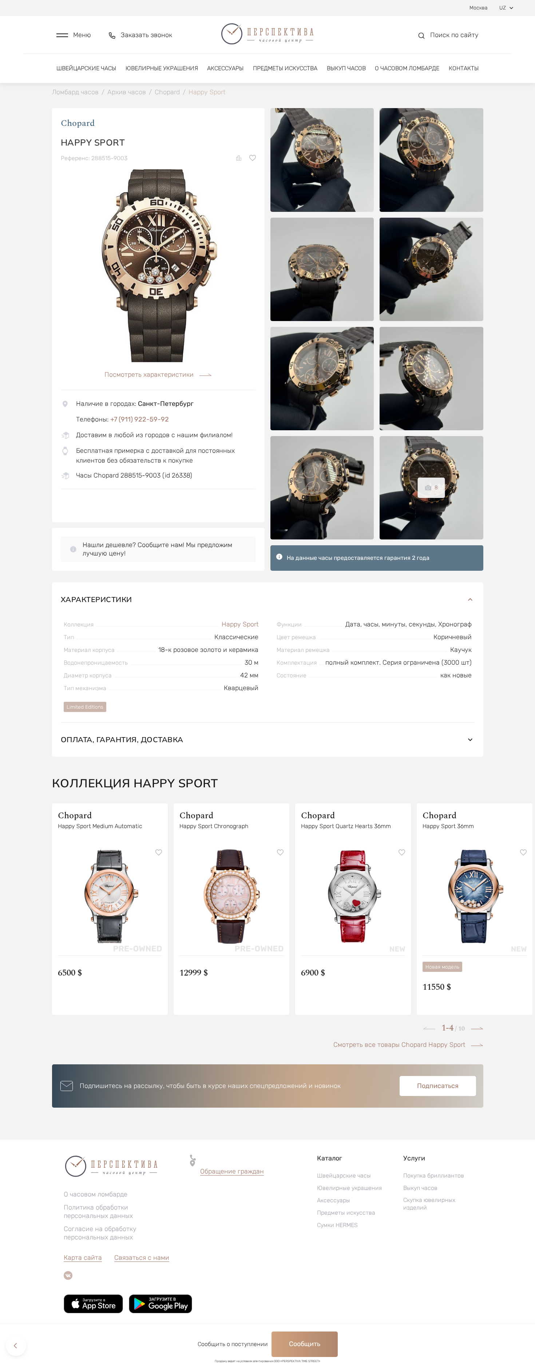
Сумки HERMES (337, 1225)
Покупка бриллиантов (433, 1175)
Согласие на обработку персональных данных (100, 1233)
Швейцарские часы (86, 68)
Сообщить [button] (304, 1344)
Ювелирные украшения (162, 68)
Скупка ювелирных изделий (429, 1203)
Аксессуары (225, 68)
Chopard (78, 123)
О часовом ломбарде (407, 68)
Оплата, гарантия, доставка (122, 739)
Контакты (464, 68)
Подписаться (438, 1086)
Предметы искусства (285, 68)
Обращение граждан (232, 1171)
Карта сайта (83, 1258)
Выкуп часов (346, 68)
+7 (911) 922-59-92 (139, 419)
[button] (73, 35)
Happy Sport (240, 624)
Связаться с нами (141, 1258)
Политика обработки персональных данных (98, 1211)
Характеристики (96, 599)
